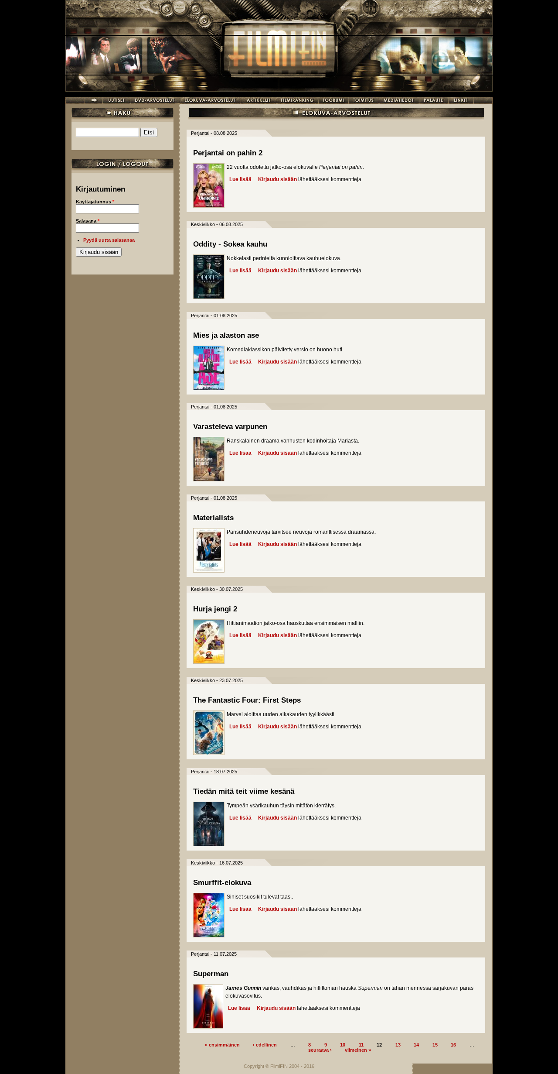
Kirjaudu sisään (277, 179)
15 (435, 1044)
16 (453, 1044)
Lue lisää (240, 179)
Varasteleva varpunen (230, 426)
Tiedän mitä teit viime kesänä (243, 791)
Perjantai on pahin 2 (227, 153)
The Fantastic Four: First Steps (247, 700)
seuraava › (320, 1049)
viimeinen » (358, 1049)
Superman (210, 974)
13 (398, 1044)
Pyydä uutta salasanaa (109, 240)
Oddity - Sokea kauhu (230, 244)
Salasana (87, 220)
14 (416, 1044)
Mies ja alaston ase (226, 335)
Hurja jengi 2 (215, 609)
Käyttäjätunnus (95, 201)
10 (342, 1044)
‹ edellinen (265, 1044)
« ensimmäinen (222, 1044)
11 (361, 1044)
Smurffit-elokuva (222, 882)
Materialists (213, 518)
